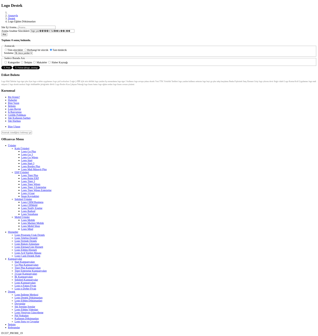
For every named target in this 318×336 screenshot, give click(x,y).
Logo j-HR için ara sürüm (82, 81)
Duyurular (20, 303)
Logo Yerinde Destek (26, 241)
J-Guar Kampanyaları (26, 273)
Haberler (12, 100)
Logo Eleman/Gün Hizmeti (29, 246)
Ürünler (12, 145)
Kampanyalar (15, 258)
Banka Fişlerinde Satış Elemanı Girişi (243, 81)
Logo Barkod (28, 211)
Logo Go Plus (28, 151)
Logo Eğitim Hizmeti (26, 249)
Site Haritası (14, 121)
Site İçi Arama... (9, 27)
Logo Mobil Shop (30, 226)
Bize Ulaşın (14, 126)
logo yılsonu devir (266, 81)
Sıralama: (9, 53)
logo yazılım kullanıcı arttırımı (190, 81)
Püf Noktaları (22, 315)
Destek (11, 18)
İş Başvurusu (15, 112)
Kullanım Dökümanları (27, 318)
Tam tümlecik (60, 50)
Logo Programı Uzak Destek (30, 235)
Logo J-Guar (28, 193)
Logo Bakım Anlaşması (27, 244)
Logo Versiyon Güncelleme (29, 312)
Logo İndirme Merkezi (26, 294)
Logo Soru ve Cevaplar (27, 321)
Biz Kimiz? (14, 97)
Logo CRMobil (29, 205)
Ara (4, 34)
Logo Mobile (28, 220)
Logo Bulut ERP (30, 178)
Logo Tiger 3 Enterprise (33, 187)
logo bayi (206, 81)
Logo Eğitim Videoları (26, 309)
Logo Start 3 (27, 163)
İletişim (28, 62)
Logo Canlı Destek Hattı (27, 255)
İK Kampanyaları (24, 276)
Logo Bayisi (14, 109)
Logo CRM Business (32, 202)
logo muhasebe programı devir (40, 84)
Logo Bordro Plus (30, 166)
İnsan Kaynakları (30, 196)
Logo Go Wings (29, 157)
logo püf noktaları (61, 81)
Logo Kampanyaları (25, 282)
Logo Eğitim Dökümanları (28, 300)
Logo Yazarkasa (29, 214)
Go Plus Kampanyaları (26, 264)
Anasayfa (13, 15)
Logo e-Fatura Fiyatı (25, 285)
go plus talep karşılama (219, 81)
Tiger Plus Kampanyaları (28, 267)
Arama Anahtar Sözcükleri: (15, 30)
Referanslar (14, 327)
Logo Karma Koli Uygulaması (296, 81)
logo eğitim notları (105, 84)
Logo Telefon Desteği (26, 238)
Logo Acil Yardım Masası (28, 252)
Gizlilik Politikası (17, 115)
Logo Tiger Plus (29, 175)
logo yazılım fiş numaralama (106, 81)
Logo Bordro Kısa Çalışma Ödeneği (69, 84)
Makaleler (42, 62)
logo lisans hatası (91, 84)
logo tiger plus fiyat (24, 81)
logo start (279, 81)
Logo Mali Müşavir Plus (34, 169)
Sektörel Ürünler (23, 199)
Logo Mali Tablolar (8, 81)
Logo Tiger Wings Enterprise (36, 190)
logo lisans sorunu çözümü (123, 84)
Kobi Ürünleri (22, 148)
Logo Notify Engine (31, 208)
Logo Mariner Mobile (32, 223)
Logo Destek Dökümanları (29, 297)
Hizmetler (13, 232)
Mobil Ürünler (22, 217)
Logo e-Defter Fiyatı (25, 288)
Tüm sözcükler (15, 50)
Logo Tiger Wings (30, 184)
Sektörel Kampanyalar (26, 279)
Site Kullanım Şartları (19, 118)
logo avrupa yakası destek (144, 81)
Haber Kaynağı (59, 62)
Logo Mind (27, 229)
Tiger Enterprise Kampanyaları (31, 270)
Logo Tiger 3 (28, 181)
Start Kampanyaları (25, 261)
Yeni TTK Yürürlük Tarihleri (166, 81)
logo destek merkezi (17, 84)
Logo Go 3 (27, 154)
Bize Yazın (13, 103)
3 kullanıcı (130, 81)
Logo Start (26, 160)
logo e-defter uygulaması (42, 81)
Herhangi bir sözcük (38, 50)
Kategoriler (13, 62)
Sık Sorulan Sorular (25, 306)
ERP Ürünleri (22, 172)
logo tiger (122, 81)
